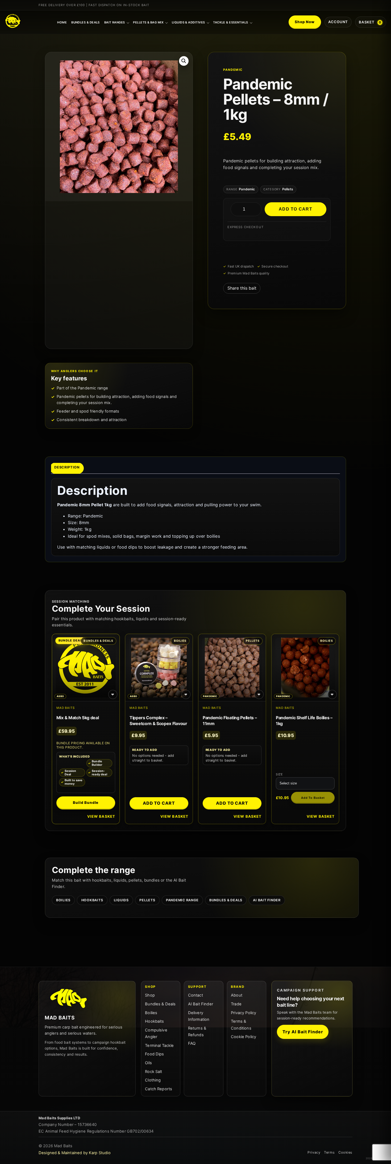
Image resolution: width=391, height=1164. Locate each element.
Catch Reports (158, 1089)
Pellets (147, 900)
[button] (184, 61)
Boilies (63, 900)
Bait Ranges (114, 22)
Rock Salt (153, 1071)
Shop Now (305, 22)
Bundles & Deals (85, 22)
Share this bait (241, 288)
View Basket (101, 816)
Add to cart (295, 209)
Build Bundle (85, 802)
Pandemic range (182, 900)
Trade (236, 1004)
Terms (329, 1152)
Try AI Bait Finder (302, 1031)
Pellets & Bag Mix (148, 22)
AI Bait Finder (266, 900)
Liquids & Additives (188, 22)
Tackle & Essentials (230, 22)
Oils (148, 1062)
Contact (195, 995)
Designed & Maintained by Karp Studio (75, 1152)
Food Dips (154, 1054)
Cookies (345, 1152)
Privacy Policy (243, 1012)
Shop (150, 995)
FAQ (192, 1043)
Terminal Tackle (159, 1045)
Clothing (153, 1080)
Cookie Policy (243, 1036)
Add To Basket (313, 797)
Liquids (121, 900)
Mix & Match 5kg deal (77, 717)
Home (62, 22)
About (236, 995)
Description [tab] (66, 467)
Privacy (313, 1152)
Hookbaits (92, 900)
